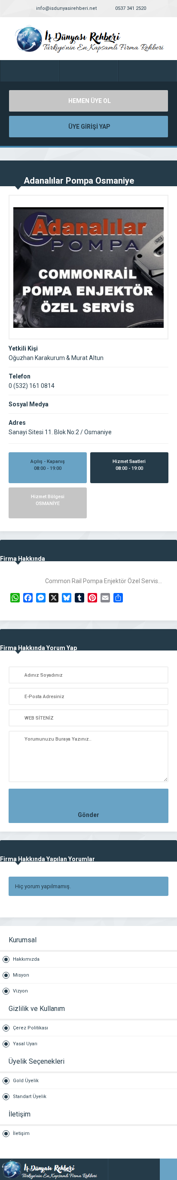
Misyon (21, 975)
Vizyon (20, 991)
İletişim (21, 1133)
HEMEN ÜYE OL (89, 100)
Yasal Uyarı (25, 1044)
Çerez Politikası (30, 1028)
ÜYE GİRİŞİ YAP (89, 126)
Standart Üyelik (29, 1096)
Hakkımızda (26, 959)
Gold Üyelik (26, 1080)
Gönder (88, 814)
